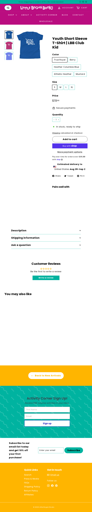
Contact (78, 15)
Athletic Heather (63, 74)
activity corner (46, 15)
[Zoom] (30, 45)
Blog (65, 15)
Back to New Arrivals (47, 375)
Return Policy (31, 490)
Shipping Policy (32, 486)
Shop (11, 15)
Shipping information (25, 237)
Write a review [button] (46, 277)
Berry (73, 59)
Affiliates (29, 494)
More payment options (69, 152)
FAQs (26, 482)
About (25, 15)
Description (19, 230)
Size (54, 82)
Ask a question (21, 245)
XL (72, 87)
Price (55, 95)
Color (55, 54)
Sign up (47, 423)
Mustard (80, 74)
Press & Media (31, 478)
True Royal (60, 59)
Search (28, 474)
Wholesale (46, 21)
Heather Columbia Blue (66, 67)
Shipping (56, 133)
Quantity (57, 114)
